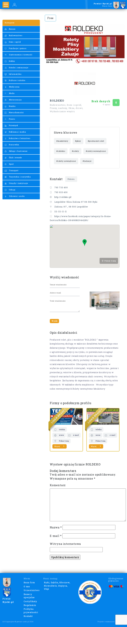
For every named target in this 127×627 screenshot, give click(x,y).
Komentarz (58, 485)
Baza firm (29, 582)
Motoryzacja (15, 99)
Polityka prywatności (31, 610)
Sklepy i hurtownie (17, 151)
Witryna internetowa (65, 543)
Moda (11, 93)
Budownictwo (15, 35)
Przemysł (13, 125)
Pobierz (71, 179)
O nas (27, 586)
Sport (11, 164)
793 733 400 (61, 187)
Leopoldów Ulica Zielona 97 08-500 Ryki (75, 201)
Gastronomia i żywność (20, 54)
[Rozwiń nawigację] (5, 5)
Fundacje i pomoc (17, 48)
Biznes (11, 29)
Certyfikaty (30, 601)
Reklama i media (17, 132)
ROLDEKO (57, 100)
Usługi (11, 189)
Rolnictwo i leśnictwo (19, 138)
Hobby (11, 61)
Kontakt (28, 616)
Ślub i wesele (15, 157)
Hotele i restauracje (18, 67)
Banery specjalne (29, 596)
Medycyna (14, 87)
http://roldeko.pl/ (63, 197)
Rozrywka (13, 144)
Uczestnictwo (32, 590)
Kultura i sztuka (16, 80)
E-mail (56, 536)
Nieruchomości (16, 112)
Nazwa (56, 527)
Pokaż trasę (110, 260)
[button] (84, 243)
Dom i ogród (14, 42)
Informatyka (14, 74)
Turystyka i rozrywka (19, 176)
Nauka (12, 106)
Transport (13, 170)
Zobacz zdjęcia (108, 306)
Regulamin (30, 605)
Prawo (11, 119)
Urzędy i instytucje (18, 183)
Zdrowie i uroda (16, 196)
